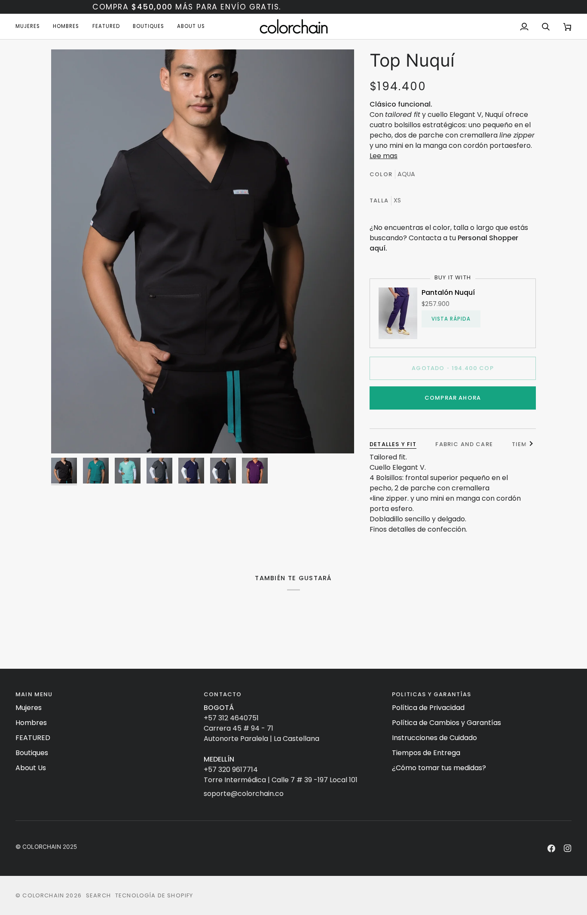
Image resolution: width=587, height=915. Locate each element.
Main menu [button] (34, 694)
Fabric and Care (464, 444)
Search (98, 895)
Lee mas (383, 156)
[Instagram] (568, 848)
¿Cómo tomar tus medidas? (439, 768)
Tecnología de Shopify (154, 895)
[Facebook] (551, 848)
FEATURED (32, 738)
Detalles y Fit (393, 444)
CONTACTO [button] (223, 694)
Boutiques (31, 753)
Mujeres (28, 708)
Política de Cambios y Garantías (446, 723)
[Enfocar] (202, 251)
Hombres (31, 723)
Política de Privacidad (428, 708)
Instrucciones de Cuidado (434, 738)
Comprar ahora (453, 398)
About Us (30, 768)
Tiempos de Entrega (426, 753)
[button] (30, 26)
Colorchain (43, 895)
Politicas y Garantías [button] (431, 694)
